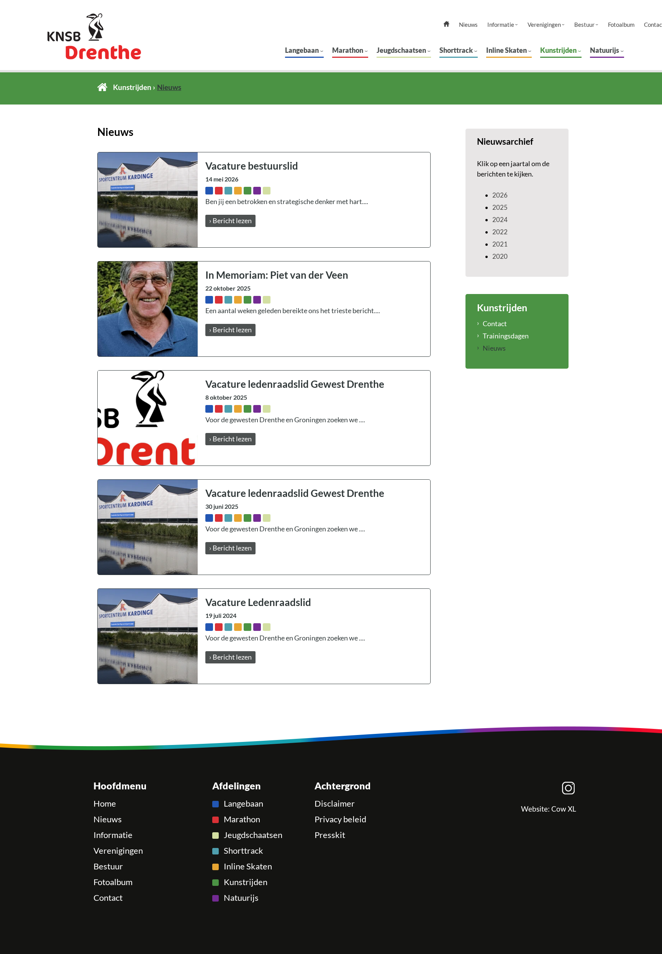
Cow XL (563, 809)
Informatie (500, 24)
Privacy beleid (340, 819)
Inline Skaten (506, 50)
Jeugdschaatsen (401, 50)
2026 (500, 195)
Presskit (330, 835)
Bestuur (584, 24)
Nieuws (468, 24)
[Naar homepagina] (109, 36)
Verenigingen (544, 24)
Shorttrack (456, 50)
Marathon (347, 50)
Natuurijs (604, 50)
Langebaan (302, 50)
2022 (500, 231)
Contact (495, 323)
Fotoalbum (621, 24)
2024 (500, 219)
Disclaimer (335, 803)
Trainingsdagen (506, 336)
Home (102, 87)
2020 (500, 256)
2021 (500, 244)
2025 (500, 207)
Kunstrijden (558, 50)
